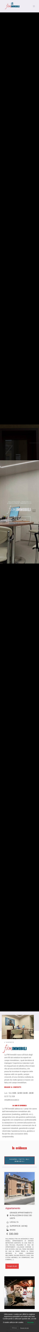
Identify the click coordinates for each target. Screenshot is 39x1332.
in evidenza (19, 519)
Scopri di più (12, 1266)
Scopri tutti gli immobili (19, 1160)
